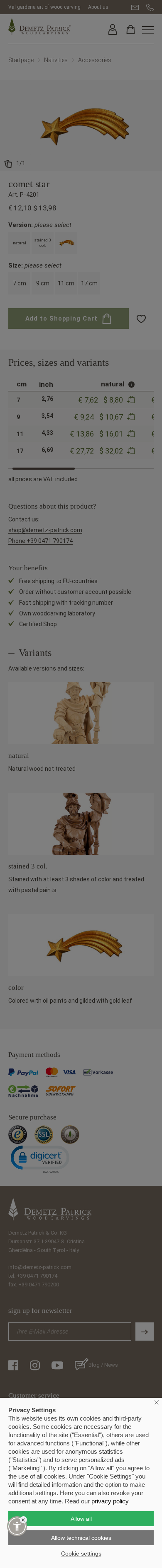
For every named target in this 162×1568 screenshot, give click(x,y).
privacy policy (110, 1501)
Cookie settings (81, 1553)
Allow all (81, 1518)
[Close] (23, 1519)
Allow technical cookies (81, 1537)
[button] (17, 1526)
